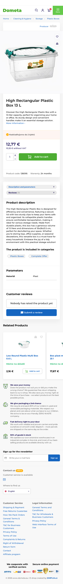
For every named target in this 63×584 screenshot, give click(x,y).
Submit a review (33, 312)
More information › (15, 123)
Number (9, 157)
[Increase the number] (15, 155)
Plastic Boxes (53, 18)
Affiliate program (11, 554)
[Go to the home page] (12, 10)
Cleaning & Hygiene (22, 18)
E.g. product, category (21, 26)
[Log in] (43, 10)
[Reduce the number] (15, 159)
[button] (36, 10)
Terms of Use (9, 535)
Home (6, 18)
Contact (7, 550)
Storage (39, 18)
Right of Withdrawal (13, 543)
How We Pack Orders (14, 515)
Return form (9, 547)
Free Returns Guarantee (15, 511)
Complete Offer (39, 256)
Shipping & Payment (13, 507)
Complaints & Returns (14, 539)
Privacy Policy (10, 532)
